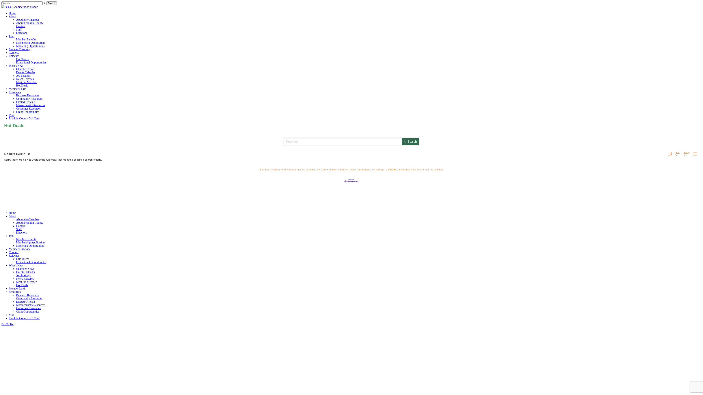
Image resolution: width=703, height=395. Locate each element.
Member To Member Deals (341, 169)
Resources (15, 92)
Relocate (14, 55)
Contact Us (391, 169)
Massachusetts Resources (30, 105)
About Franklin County (29, 23)
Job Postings (23, 75)
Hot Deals (22, 85)
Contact (20, 26)
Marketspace (363, 169)
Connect (13, 52)
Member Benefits (26, 39)
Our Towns (22, 59)
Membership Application (30, 42)
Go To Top (7, 324)
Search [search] (412, 141)
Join (11, 36)
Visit (11, 115)
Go (44, 3)
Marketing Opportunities (30, 46)
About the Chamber (27, 19)
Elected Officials (25, 102)
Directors (21, 32)
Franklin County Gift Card (24, 118)
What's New (16, 65)
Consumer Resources (28, 108)
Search (51, 3)
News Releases (25, 78)
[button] (670, 154)
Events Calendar (25, 72)
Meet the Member (26, 82)
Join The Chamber (434, 169)
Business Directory (269, 169)
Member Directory (19, 49)
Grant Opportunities (27, 111)
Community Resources (29, 98)
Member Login (17, 88)
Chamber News (25, 69)
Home (12, 13)
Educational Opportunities (31, 62)
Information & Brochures (411, 169)
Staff (19, 29)
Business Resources (27, 95)
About (12, 16)
